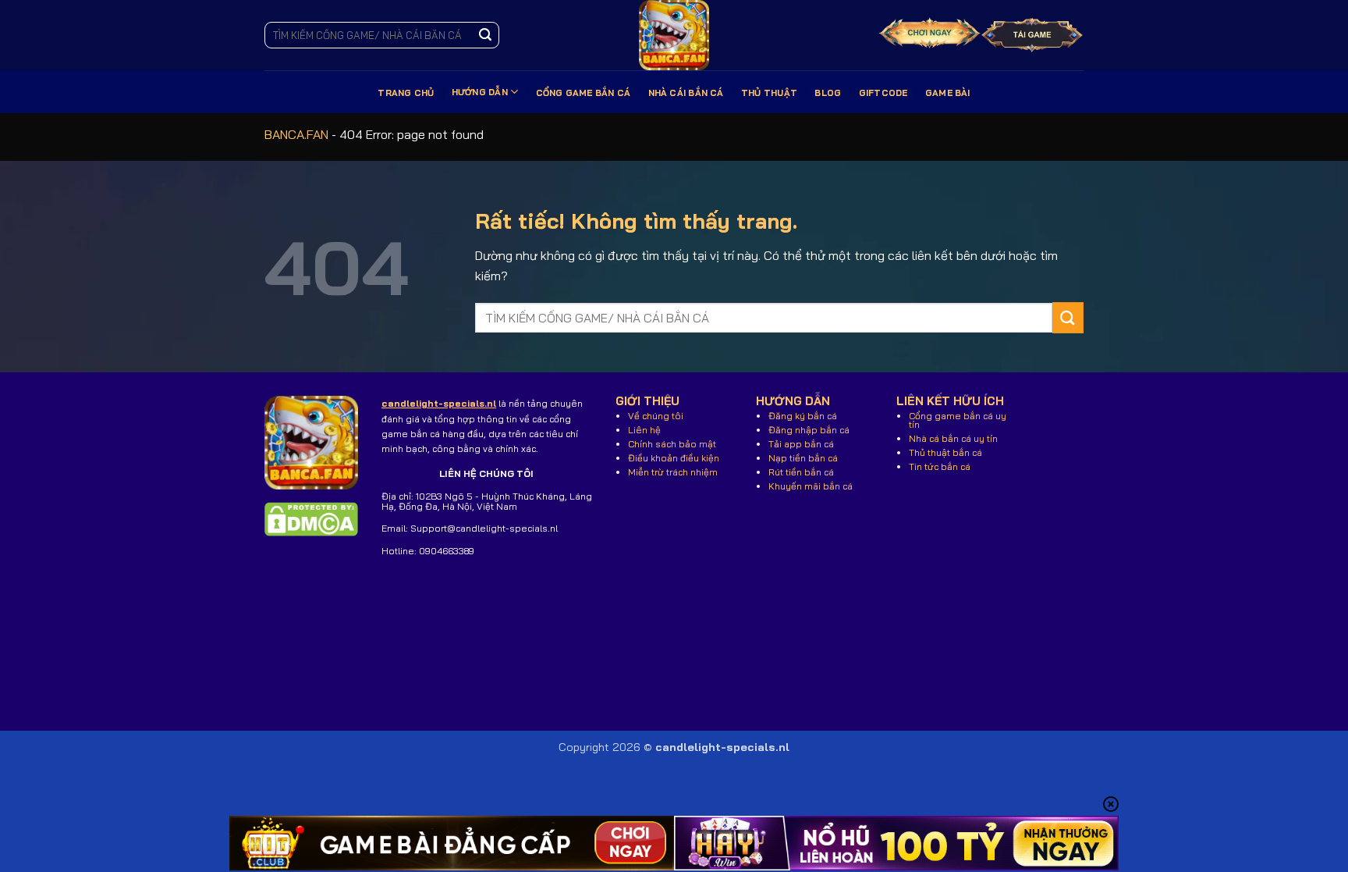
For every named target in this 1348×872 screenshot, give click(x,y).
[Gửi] (485, 35)
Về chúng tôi (655, 416)
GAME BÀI (947, 92)
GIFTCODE (883, 92)
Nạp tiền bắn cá (803, 458)
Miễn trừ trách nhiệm (673, 472)
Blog (827, 92)
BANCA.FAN (296, 134)
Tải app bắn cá (801, 444)
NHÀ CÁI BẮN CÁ (686, 92)
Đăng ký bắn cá (802, 416)
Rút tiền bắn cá (801, 472)
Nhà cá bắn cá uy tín (953, 438)
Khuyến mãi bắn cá (810, 486)
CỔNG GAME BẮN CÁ (583, 92)
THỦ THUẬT (769, 92)
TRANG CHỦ (406, 92)
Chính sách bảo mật (672, 444)
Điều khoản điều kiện (673, 458)
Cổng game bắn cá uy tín (957, 420)
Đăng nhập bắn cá (809, 430)
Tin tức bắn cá (939, 466)
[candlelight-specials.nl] (674, 35)
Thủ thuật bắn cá (945, 452)
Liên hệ (644, 430)
